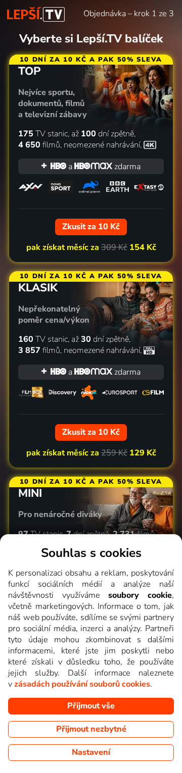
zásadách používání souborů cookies (82, 684)
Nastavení (91, 752)
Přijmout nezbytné (91, 729)
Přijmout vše (91, 705)
